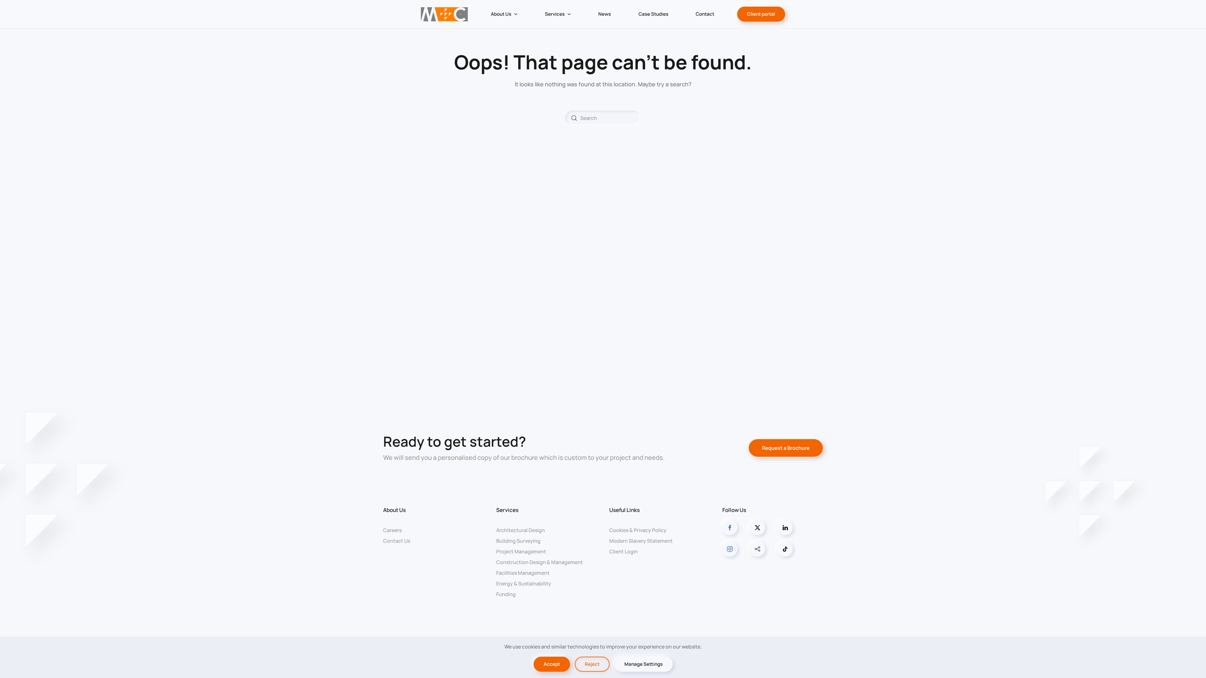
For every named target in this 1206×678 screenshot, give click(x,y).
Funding (506, 594)
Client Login (623, 551)
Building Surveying (518, 540)
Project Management (521, 551)
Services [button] (555, 14)
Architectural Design (520, 530)
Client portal (761, 14)
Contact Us (396, 540)
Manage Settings (643, 664)
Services (507, 510)
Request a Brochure (786, 447)
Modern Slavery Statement (641, 540)
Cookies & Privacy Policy (637, 530)
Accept (552, 664)
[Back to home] (444, 14)
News (604, 14)
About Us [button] (501, 14)
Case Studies (653, 14)
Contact (705, 14)
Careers (392, 530)
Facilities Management (523, 572)
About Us (394, 510)
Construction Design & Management (539, 562)
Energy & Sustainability (523, 583)
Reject (592, 664)
